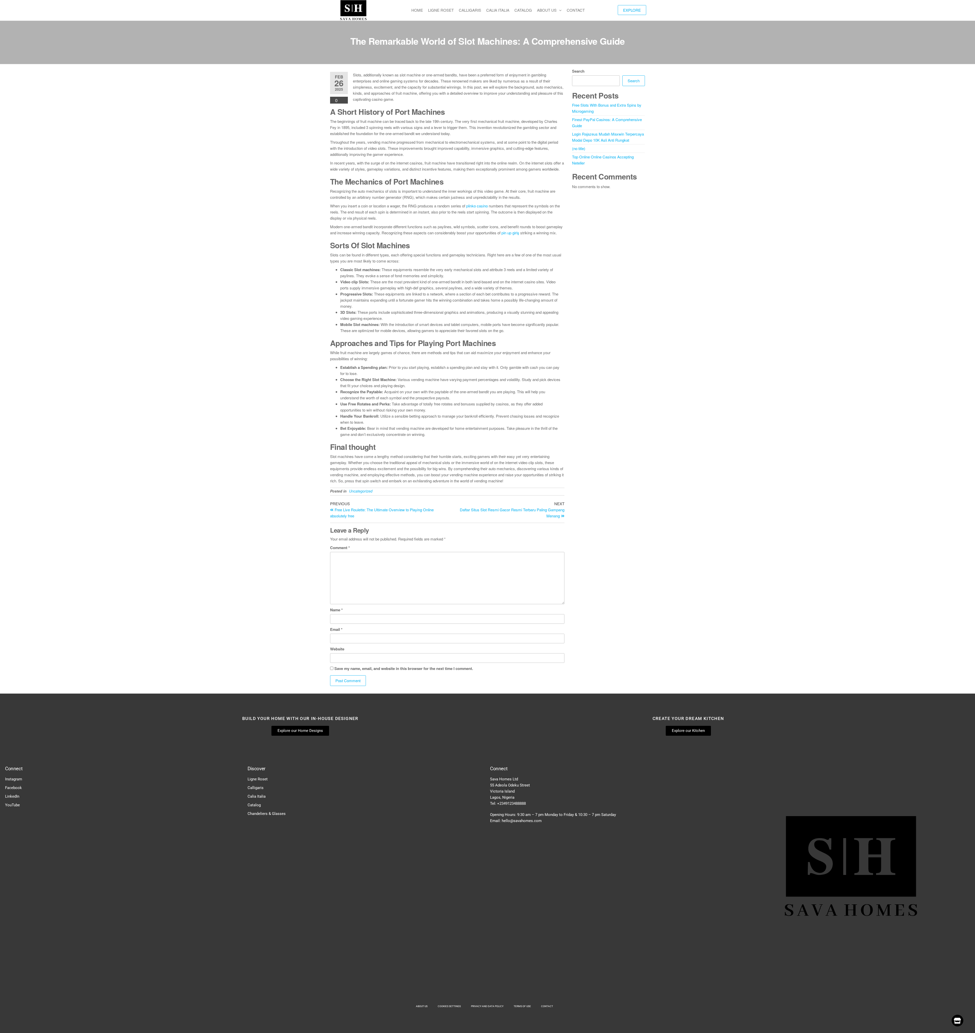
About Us (422, 1006)
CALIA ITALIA (497, 10)
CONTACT (576, 10)
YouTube (12, 805)
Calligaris (256, 787)
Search (578, 71)
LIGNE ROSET (441, 10)
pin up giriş (510, 232)
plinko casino (477, 205)
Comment (340, 547)
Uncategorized (360, 491)
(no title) (578, 148)
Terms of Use (522, 1006)
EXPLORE (632, 10)
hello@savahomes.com (522, 820)
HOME (417, 10)
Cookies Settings (449, 1006)
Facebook (13, 787)
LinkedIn (12, 796)
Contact (547, 1006)
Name (336, 610)
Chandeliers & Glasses (267, 813)
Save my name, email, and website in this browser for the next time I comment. (403, 668)
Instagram (13, 779)
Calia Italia (257, 796)
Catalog (254, 805)
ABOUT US (547, 10)
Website (337, 649)
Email (336, 629)
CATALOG (523, 10)
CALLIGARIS (470, 10)
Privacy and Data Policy (487, 1006)
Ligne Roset (258, 779)
